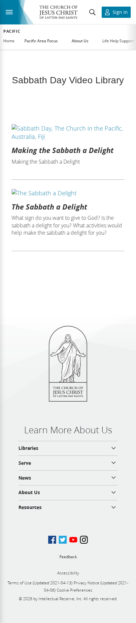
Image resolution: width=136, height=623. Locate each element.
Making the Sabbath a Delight (63, 150)
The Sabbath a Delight (49, 207)
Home (9, 41)
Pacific (11, 31)
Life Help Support (118, 41)
